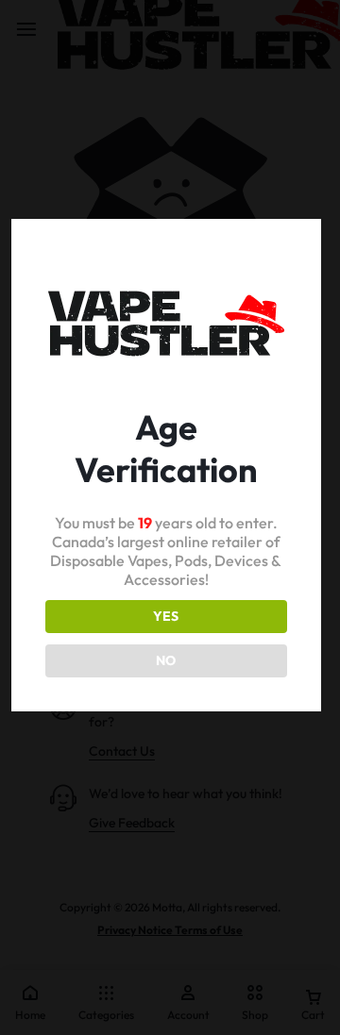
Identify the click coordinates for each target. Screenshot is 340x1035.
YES (165, 616)
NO (166, 660)
